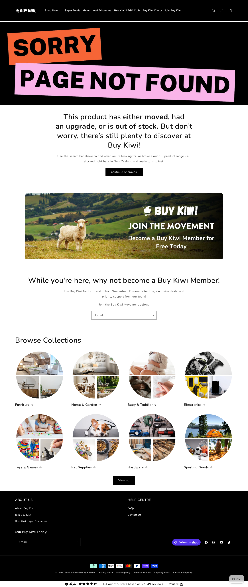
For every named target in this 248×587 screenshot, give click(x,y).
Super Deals (72, 10)
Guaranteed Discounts (97, 10)
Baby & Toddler (140, 405)
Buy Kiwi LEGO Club (127, 10)
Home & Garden (84, 405)
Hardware (136, 467)
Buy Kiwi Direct (152, 10)
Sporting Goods (196, 467)
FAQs (131, 508)
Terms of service (142, 572)
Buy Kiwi (69, 572)
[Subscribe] (152, 315)
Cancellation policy (182, 572)
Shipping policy (162, 572)
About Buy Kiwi (24, 508)
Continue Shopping (124, 172)
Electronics (193, 405)
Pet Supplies (81, 467)
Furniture (22, 405)
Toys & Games (26, 467)
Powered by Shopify (84, 572)
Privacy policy (106, 572)
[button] (53, 10)
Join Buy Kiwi (173, 10)
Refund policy (123, 572)
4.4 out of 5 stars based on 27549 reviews (133, 584)
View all (124, 480)
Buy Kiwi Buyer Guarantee (31, 521)
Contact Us (134, 515)
